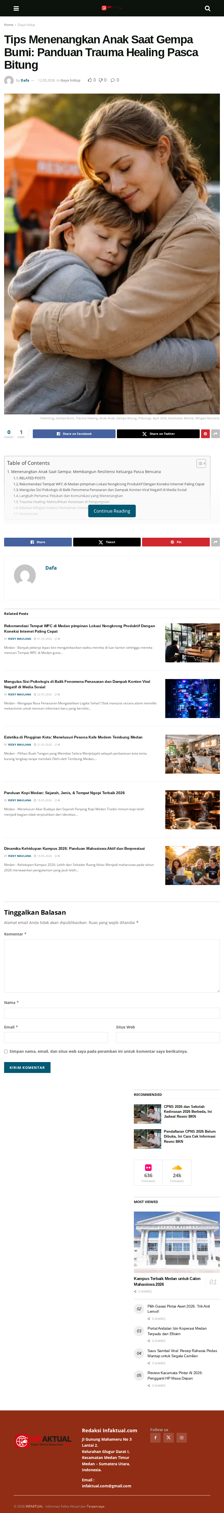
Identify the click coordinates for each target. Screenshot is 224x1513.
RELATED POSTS (32, 478)
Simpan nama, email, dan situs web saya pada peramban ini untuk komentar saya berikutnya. (99, 1051)
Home (8, 24)
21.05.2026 (44, 744)
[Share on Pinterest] (205, 433)
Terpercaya (95, 1506)
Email (11, 1027)
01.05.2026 (44, 639)
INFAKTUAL (34, 1506)
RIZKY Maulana (19, 639)
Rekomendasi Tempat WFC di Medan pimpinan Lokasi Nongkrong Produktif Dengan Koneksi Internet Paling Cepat (112, 484)
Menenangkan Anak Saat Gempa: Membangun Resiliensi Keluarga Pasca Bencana (86, 471)
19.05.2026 (44, 800)
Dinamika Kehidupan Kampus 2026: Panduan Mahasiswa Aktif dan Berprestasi (74, 848)
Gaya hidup (26, 24)
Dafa (25, 80)
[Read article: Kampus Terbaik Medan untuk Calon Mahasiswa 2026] (177, 1242)
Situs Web (125, 1027)
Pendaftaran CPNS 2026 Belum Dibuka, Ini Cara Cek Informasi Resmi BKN (190, 1136)
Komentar (15, 934)
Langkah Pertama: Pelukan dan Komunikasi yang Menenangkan (71, 495)
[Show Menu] (16, 8)
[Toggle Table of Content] (198, 463)
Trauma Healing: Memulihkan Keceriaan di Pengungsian (64, 501)
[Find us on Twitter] (168, 1438)
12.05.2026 (46, 80)
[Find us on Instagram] (181, 1438)
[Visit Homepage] (112, 8)
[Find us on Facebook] (155, 1438)
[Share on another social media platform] (215, 433)
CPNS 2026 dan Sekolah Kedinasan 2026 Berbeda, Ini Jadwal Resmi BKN (188, 1112)
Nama (11, 1002)
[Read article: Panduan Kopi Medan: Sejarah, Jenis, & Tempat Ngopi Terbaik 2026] (192, 809)
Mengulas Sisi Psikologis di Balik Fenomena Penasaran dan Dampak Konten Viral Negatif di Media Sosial (103, 489)
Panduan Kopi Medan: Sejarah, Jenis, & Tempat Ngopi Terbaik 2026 (64, 793)
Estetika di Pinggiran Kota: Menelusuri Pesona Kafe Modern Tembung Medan (73, 737)
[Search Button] (207, 8)
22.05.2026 (44, 694)
